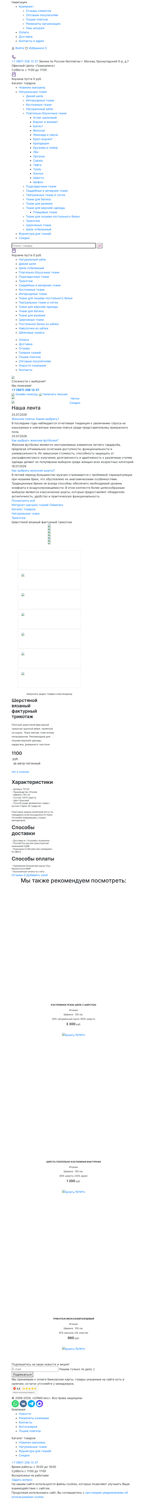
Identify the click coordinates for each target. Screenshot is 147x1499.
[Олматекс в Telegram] (32, 1403)
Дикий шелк (34, 96)
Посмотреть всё (23, 500)
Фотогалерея (28, 1426)
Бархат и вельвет (45, 122)
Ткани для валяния (39, 203)
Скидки (24, 1455)
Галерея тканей (30, 352)
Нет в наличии (20, 771)
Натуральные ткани (33, 1446)
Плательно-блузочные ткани (46, 113)
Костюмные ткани (39, 104)
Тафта (37, 165)
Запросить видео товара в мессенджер (49, 693)
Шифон (38, 182)
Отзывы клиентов (38, 11)
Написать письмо (55, 394)
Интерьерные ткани (40, 100)
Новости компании (32, 365)
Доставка (25, 36)
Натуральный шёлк (39, 109)
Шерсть (38, 178)
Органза (39, 156)
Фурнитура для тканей (35, 1451)
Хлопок (38, 173)
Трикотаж (33, 221)
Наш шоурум (35, 28)
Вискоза (39, 130)
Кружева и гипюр (45, 147)
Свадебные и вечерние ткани (47, 190)
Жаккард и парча (45, 135)
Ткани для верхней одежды (45, 208)
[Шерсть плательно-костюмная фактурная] (73, 1101)
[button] (13, 617)
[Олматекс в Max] (39, 1403)
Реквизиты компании (34, 1418)
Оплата (24, 32)
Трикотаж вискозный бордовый (73, 1318)
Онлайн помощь (27, 394)
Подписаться (22, 1374)
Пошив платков (37, 19)
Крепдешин (41, 143)
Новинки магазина (32, 1442)
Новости (25, 1414)
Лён (35, 152)
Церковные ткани (38, 225)
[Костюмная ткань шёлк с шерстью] (73, 944)
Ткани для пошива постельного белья (53, 216)
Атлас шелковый (45, 117)
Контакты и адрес (31, 41)
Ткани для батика (38, 199)
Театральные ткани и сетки (45, 195)
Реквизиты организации (43, 23)
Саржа (38, 160)
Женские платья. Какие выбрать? (35, 419)
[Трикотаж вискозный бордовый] (73, 1258)
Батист (38, 126)
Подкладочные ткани (41, 186)
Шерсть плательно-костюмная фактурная (73, 1161)
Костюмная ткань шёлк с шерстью (73, 1004)
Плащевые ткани (45, 212)
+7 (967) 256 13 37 (25, 61)
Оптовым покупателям (42, 15)
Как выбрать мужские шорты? (33, 470)
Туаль (37, 169)
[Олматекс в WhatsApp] (16, 1403)
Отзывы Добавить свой (30, 875)
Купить (80, 1034)
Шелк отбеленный (38, 229)
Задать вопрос (22, 1479)
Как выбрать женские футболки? (35, 440)
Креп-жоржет (43, 139)
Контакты (25, 370)
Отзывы (24, 348)
